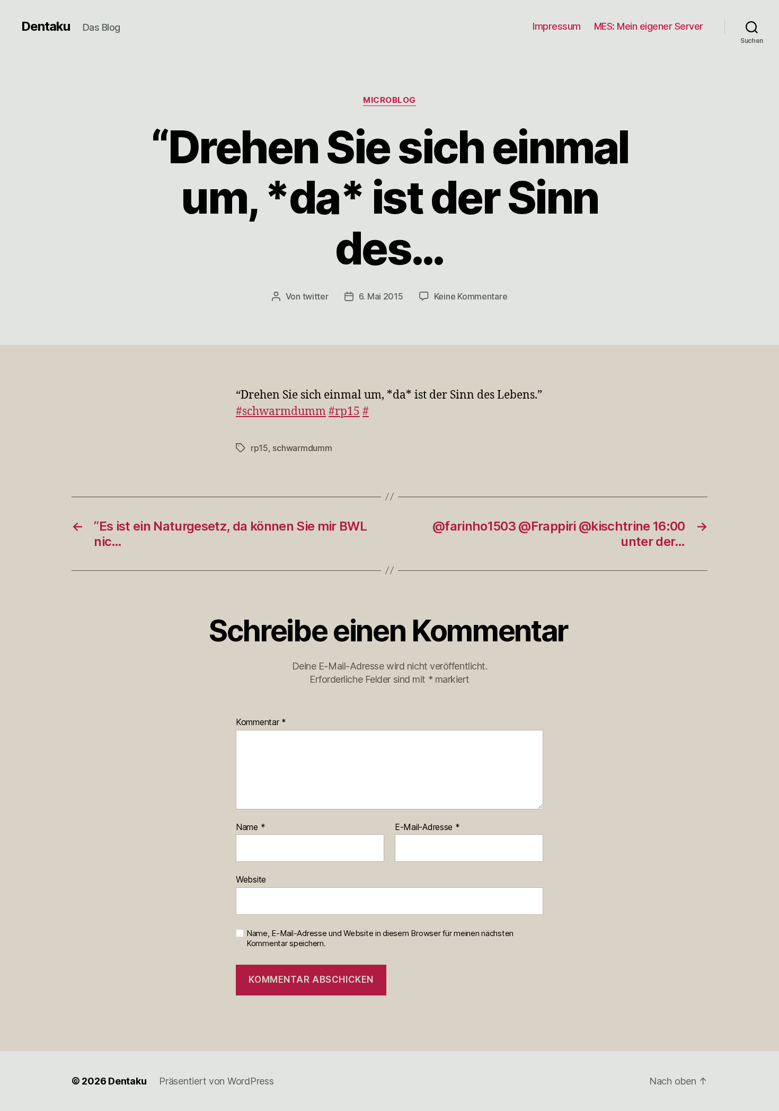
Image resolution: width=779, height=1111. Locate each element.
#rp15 (344, 411)
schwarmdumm (302, 448)
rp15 (259, 448)
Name (250, 827)
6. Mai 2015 (381, 296)
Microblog (389, 100)
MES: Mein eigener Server (648, 26)
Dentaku (45, 26)
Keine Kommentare (471, 296)
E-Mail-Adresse (427, 827)
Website (251, 879)
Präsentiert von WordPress (216, 1081)
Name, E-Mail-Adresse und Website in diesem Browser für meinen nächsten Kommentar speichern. (380, 938)
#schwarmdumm (281, 411)
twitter (316, 296)
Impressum (557, 26)
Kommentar (261, 722)
